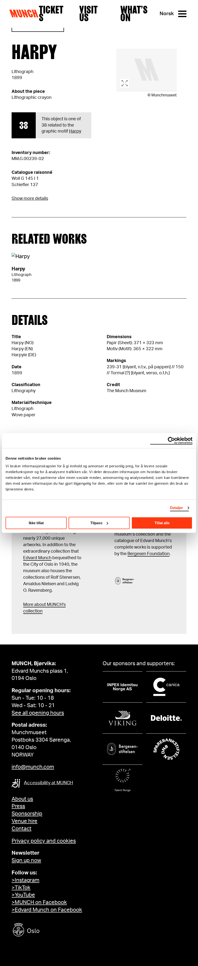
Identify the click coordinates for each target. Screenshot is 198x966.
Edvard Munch (37, 558)
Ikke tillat (36, 523)
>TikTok (21, 887)
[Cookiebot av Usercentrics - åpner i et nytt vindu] (171, 440)
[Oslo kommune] (48, 930)
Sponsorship (27, 813)
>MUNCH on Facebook (39, 902)
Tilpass (96, 523)
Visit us (88, 13)
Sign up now (26, 860)
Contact (21, 828)
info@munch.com (33, 767)
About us (22, 799)
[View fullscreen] (146, 70)
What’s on (134, 13)
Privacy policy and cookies (44, 841)
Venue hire (24, 821)
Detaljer (176, 508)
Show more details (30, 198)
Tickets (51, 13)
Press (18, 806)
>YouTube (23, 895)
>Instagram (25, 880)
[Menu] (182, 14)
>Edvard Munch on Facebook (47, 909)
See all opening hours (38, 713)
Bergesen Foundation (148, 554)
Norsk (167, 13)
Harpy (75, 131)
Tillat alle (162, 523)
